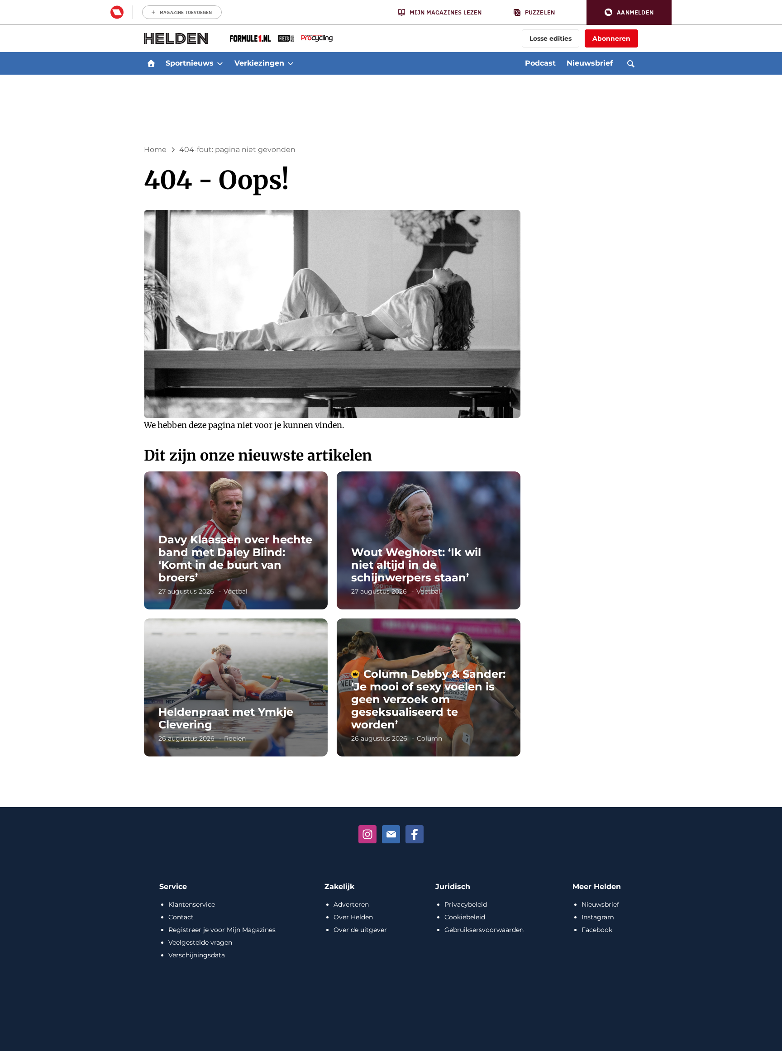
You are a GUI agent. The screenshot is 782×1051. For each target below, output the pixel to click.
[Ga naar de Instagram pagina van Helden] (367, 834)
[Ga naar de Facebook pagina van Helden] (414, 834)
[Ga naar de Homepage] (176, 38)
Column (429, 738)
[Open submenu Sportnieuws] (220, 63)
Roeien (235, 738)
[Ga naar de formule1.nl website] (250, 38)
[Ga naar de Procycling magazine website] (317, 38)
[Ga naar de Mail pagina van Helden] (391, 834)
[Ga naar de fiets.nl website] (286, 38)
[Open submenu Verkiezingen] (290, 63)
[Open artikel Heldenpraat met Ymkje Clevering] (236, 687)
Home (155, 149)
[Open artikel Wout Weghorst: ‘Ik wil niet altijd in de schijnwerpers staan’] (428, 540)
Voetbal (236, 591)
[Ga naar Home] (151, 63)
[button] (629, 12)
